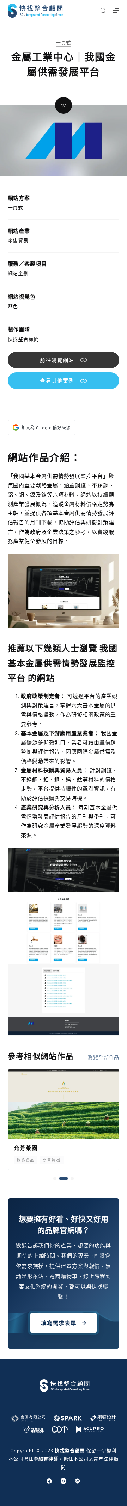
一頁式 (64, 43)
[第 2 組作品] (63, 1178)
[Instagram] (63, 1481)
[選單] (116, 10)
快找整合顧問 (23, 339)
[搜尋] (103, 10)
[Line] (77, 1481)
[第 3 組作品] (72, 1178)
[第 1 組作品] (54, 1178)
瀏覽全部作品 (103, 1057)
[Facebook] (49, 1481)
